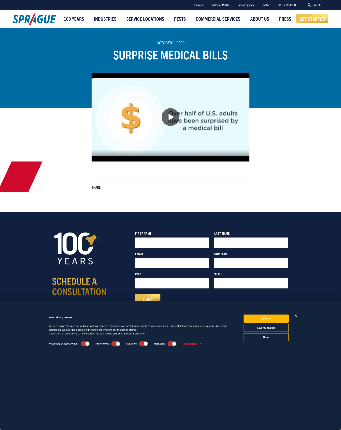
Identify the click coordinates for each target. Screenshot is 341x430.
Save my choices (266, 328)
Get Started (312, 18)
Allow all (266, 318)
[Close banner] (296, 316)
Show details (190, 344)
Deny (266, 337)
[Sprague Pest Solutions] (34, 20)
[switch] (115, 343)
